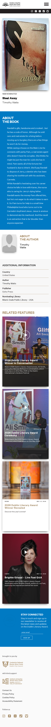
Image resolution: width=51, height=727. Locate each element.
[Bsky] (48, 11)
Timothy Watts (10, 102)
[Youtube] (40, 11)
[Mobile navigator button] (46, 4)
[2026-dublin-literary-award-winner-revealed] (25, 496)
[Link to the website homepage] (16, 4)
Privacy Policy (8, 694)
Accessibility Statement (12, 701)
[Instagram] (32, 11)
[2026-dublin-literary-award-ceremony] (25, 424)
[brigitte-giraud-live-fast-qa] (25, 569)
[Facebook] (36, 11)
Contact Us (7, 690)
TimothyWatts (24, 246)
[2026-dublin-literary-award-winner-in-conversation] (25, 352)
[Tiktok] (44, 11)
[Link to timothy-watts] (9, 243)
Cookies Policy (8, 697)
